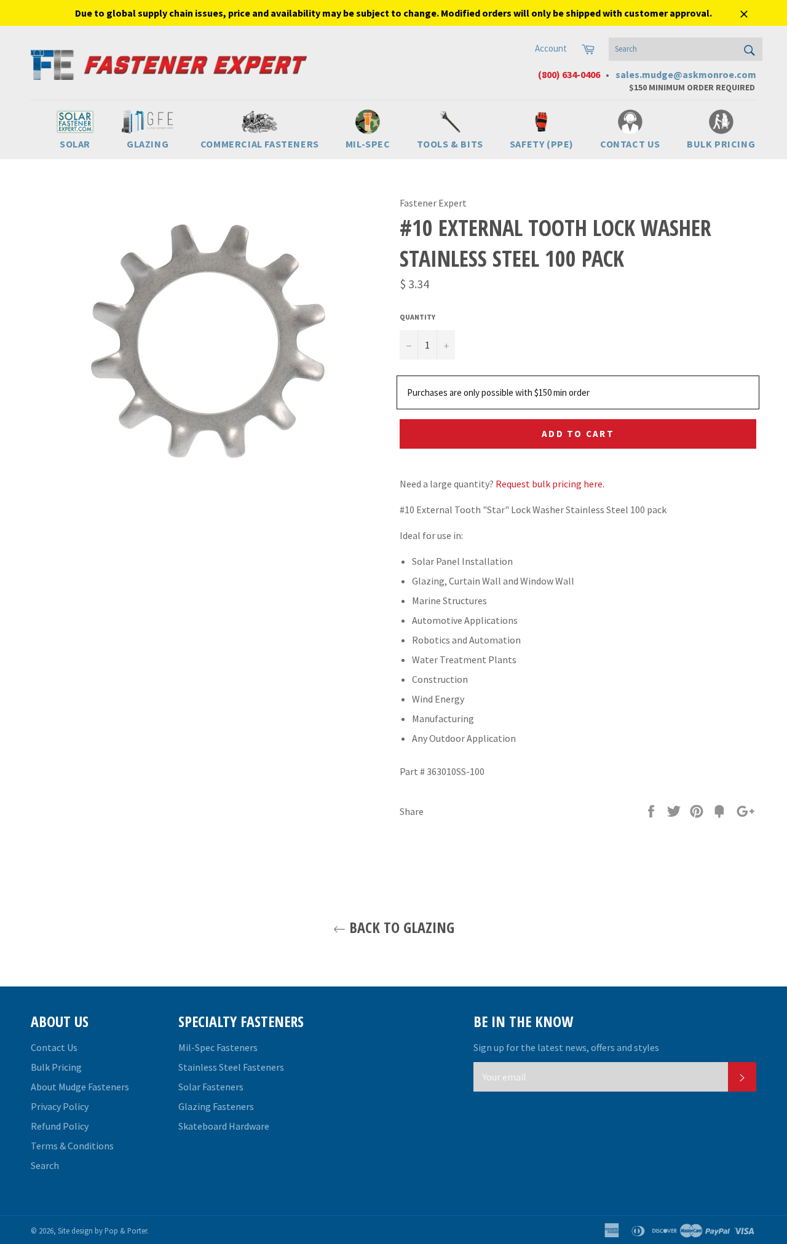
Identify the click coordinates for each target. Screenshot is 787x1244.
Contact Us (54, 1047)
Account (551, 48)
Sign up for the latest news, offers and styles (566, 1047)
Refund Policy (60, 1126)
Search (45, 1165)
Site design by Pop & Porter (102, 1230)
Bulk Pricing (56, 1067)
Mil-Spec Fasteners (218, 1047)
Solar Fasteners (210, 1087)
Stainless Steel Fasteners (231, 1067)
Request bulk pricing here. (550, 484)
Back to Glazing (400, 927)
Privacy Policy (60, 1106)
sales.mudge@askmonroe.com (685, 74)
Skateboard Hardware (223, 1126)
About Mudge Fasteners (80, 1087)
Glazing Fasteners (216, 1106)
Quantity (417, 316)
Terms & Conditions (72, 1146)
